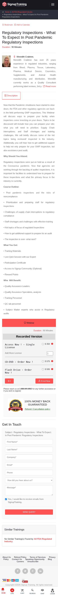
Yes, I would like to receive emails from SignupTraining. (26, 500)
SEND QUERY (29, 512)
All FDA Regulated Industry (22, 12)
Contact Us (17, 559)
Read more (50, 86)
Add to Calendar (23, 25)
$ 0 (9, 381)
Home (7, 12)
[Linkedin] (40, 571)
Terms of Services (38, 557)
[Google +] (33, 571)
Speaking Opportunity (34, 559)
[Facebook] (17, 571)
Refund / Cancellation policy (37, 409)
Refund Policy (20, 557)
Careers (20, 561)
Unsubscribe (32, 561)
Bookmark (8, 25)
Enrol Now (45, 381)
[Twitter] (25, 571)
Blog (50, 559)
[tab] (11, 96)
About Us (7, 557)
